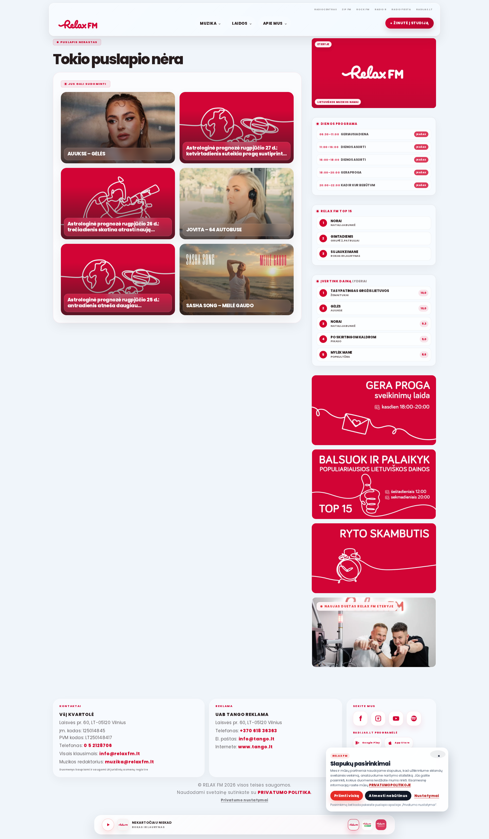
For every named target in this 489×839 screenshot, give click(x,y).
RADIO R (381, 9)
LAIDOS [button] (239, 23)
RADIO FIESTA (401, 9)
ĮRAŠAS (421, 134)
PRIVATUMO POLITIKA (284, 792)
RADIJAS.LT (424, 9)
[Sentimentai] (381, 824)
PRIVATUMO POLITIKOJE (390, 785)
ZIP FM (346, 9)
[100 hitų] (367, 824)
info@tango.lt (257, 739)
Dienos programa (339, 124)
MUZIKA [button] (208, 23)
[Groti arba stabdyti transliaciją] (108, 825)
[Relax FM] (353, 824)
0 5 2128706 (98, 745)
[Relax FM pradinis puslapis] (78, 23)
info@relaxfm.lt (119, 754)
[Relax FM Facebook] (360, 718)
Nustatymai (426, 795)
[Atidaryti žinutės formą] (374, 410)
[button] (409, 23)
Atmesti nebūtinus (388, 795)
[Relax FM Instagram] (378, 718)
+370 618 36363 (258, 731)
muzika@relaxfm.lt (129, 762)
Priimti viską (346, 795)
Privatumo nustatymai (244, 800)
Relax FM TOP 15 (336, 211)
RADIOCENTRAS (325, 9)
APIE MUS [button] (273, 23)
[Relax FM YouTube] (396, 718)
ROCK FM (363, 9)
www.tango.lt (255, 747)
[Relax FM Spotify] (413, 718)
